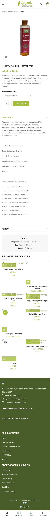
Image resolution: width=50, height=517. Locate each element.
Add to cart (21, 104)
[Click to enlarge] (6, 57)
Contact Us (6, 470)
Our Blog (5, 487)
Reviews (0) (7, 229)
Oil (22, 11)
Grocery (16, 11)
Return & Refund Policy (11, 446)
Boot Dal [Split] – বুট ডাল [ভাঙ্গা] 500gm (13, 299)
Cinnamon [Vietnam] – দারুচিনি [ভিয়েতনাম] (36, 287)
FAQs (4, 438)
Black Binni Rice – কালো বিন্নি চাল (13, 269)
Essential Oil (24, 242)
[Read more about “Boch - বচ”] (9, 358)
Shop (10, 11)
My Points (5, 459)
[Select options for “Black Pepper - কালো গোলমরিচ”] (4, 329)
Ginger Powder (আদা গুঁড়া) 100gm (37, 301)
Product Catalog (8, 491)
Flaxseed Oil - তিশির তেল (27, 245)
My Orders (6, 451)
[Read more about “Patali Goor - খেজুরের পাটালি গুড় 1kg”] (33, 341)
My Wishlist (6, 455)
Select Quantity (8, 91)
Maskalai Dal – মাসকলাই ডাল (37, 314)
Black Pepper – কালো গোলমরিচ (13, 334)
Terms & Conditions (9, 474)
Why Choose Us (8, 483)
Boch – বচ (13, 363)
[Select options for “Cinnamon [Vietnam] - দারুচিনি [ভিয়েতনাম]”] (28, 282)
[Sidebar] (3, 158)
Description (7, 117)
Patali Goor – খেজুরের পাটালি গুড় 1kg (36, 346)
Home (4, 11)
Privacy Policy (7, 479)
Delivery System (8, 442)
